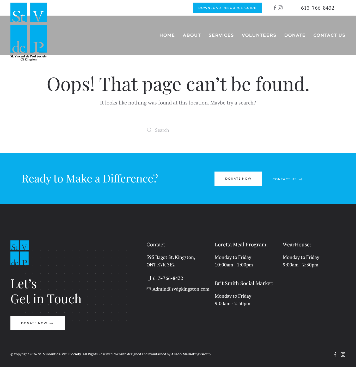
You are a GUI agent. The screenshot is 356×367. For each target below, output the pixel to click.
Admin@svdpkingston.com (180, 289)
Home (167, 35)
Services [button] (221, 35)
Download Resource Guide (227, 8)
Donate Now (238, 178)
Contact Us (330, 35)
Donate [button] (295, 35)
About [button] (192, 35)
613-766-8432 (317, 7)
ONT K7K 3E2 (160, 264)
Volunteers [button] (259, 35)
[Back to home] (29, 32)
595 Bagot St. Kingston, (170, 257)
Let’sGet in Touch (46, 290)
